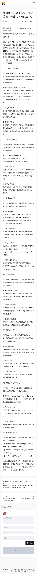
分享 (20, 375)
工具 (12, 87)
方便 (9, 173)
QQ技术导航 (16, 571)
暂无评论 (8, 506)
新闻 (4, 190)
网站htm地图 (30, 571)
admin (7, 21)
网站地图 (23, 571)
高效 (12, 206)
